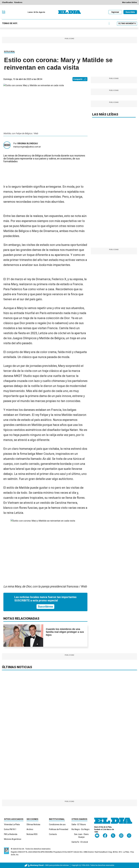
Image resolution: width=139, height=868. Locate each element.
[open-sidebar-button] (3, 12)
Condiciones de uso (57, 824)
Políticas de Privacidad (58, 829)
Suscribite (130, 12)
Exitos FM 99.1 (10, 829)
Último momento (127, 23)
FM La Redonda (10, 834)
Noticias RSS (32, 834)
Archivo (30, 829)
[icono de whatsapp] (129, 835)
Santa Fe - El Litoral (80, 842)
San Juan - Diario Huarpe (81, 835)
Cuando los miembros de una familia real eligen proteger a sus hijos (65, 632)
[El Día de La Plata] (69, 12)
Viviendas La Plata (12, 824)
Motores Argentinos (12, 839)
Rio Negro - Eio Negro (80, 829)
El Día (19, 849)
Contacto (53, 834)
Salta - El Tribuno (79, 824)
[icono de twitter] (113, 835)
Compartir (78, 79)
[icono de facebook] (105, 835)
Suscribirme (45, 606)
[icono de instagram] (121, 835)
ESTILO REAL (9, 52)
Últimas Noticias (33, 824)
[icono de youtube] (97, 835)
